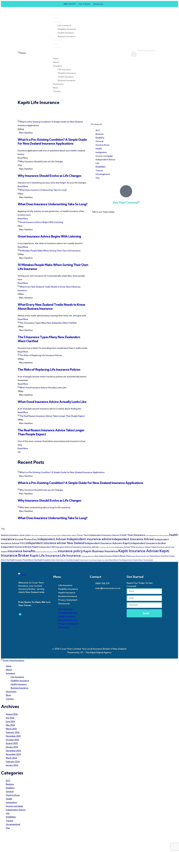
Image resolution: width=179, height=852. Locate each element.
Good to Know (102, 145)
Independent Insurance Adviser (133, 539)
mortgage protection (87, 556)
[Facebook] (113, 4)
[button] (87, 53)
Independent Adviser (51, 539)
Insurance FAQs (52, 552)
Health (99, 148)
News (55, 43)
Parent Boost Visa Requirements (121, 560)
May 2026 (10, 725)
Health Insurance (66, 32)
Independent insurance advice (89, 539)
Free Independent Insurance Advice (157, 535)
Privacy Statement (67, 599)
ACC (98, 130)
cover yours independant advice (41, 535)
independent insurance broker (148, 543)
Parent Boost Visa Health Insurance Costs (39, 560)
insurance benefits (21, 551)
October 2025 (12, 739)
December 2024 (13, 750)
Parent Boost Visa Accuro (139, 556)
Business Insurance (66, 36)
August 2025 (12, 743)
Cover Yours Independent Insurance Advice (98, 535)
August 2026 (12, 714)
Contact (57, 47)
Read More (23, 158)
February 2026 (12, 732)
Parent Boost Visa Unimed (143, 560)
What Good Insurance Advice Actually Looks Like (52, 402)
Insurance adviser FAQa (107, 547)
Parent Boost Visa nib (86, 560)
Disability (100, 137)
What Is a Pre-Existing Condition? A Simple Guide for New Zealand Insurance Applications (52, 142)
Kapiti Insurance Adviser (138, 551)
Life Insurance (64, 25)
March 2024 (11, 758)
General (99, 141)
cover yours (25, 535)
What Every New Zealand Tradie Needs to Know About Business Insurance (51, 307)
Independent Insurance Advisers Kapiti (107, 543)
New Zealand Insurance (104, 556)
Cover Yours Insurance (132, 534)
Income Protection (26, 539)
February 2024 (13, 761)
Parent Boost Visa (121, 556)
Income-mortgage (104, 156)
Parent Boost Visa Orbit (101, 560)
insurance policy (70, 551)
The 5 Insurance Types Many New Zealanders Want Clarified (49, 339)
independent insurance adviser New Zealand (54, 543)
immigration (101, 152)
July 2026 (10, 718)
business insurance (10, 535)
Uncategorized (103, 174)
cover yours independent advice (64, 535)
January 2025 (12, 747)
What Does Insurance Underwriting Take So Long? (52, 204)
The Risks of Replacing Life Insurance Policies (49, 369)
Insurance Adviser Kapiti (146, 547)
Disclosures (58, 40)
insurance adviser (90, 547)
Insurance (57, 22)
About (56, 18)
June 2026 (10, 721)
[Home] (22, 53)
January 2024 (12, 765)
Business (100, 134)
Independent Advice (105, 159)
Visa (97, 178)
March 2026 (11, 728)
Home (56, 14)
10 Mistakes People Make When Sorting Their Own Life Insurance (53, 267)
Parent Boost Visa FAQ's (159, 556)
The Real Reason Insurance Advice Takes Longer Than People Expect (51, 432)
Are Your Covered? (126, 202)
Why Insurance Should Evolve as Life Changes (49, 176)
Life (97, 163)
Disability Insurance (67, 29)
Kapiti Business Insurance (100, 551)
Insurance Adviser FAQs (125, 547)
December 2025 (13, 736)
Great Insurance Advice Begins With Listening (49, 236)
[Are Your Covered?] (126, 191)
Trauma (99, 170)
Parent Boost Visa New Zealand (67, 560)
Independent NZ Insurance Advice (55, 547)
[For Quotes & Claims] (134, 54)
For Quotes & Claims (147, 50)
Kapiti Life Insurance (45, 555)
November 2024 (13, 754)
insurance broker (41, 552)
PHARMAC (101, 167)
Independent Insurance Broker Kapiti (19, 546)
